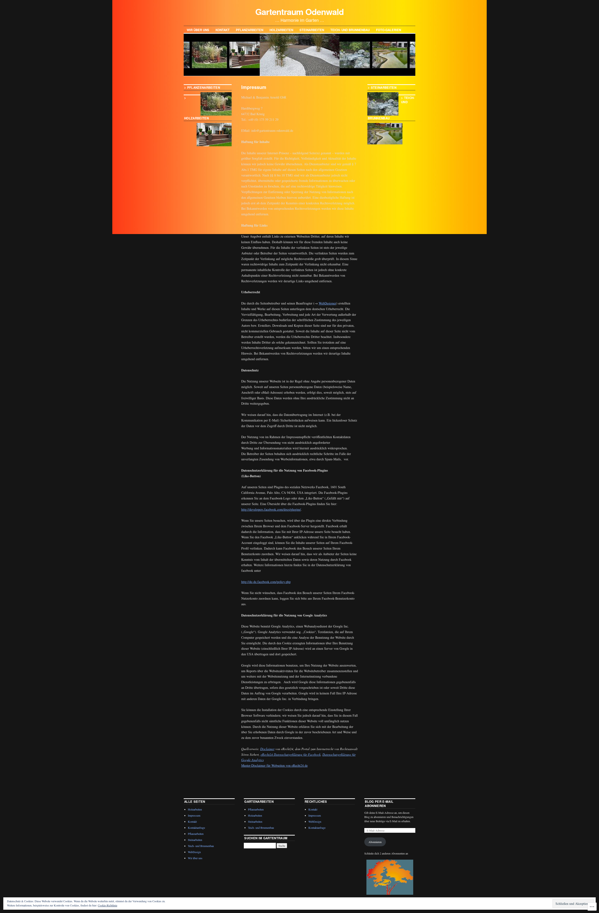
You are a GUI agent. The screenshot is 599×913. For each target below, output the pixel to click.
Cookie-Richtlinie (107, 905)
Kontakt (222, 30)
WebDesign (194, 852)
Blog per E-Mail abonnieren (379, 803)
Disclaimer (267, 749)
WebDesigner (327, 303)
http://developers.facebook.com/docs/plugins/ (271, 509)
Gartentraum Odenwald (299, 11)
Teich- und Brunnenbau (350, 30)
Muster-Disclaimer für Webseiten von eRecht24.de (274, 765)
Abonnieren (375, 842)
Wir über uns (198, 30)
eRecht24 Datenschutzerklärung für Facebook (291, 754)
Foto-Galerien (388, 30)
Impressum (194, 815)
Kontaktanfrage (196, 827)
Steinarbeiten (312, 30)
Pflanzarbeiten (249, 30)
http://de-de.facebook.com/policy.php (266, 581)
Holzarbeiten (281, 30)
